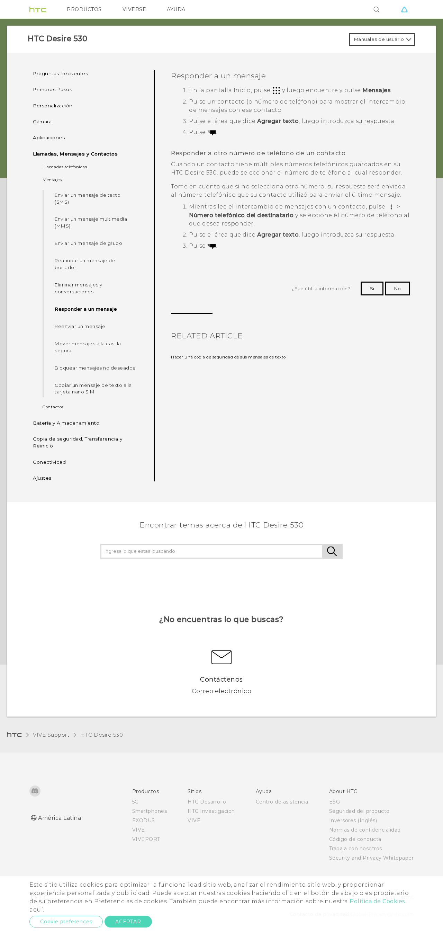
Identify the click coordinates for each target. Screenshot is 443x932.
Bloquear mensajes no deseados (95, 368)
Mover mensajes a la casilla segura (88, 347)
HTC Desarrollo (207, 802)
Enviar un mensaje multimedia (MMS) (91, 222)
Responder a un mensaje (86, 309)
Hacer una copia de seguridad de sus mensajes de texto (228, 357)
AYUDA (176, 9)
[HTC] (37, 9)
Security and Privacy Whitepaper (371, 858)
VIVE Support (51, 734)
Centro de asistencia (282, 802)
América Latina (59, 818)
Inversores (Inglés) (353, 820)
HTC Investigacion (211, 811)
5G (135, 802)
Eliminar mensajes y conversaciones (78, 288)
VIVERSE (134, 9)
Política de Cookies (377, 901)
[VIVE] (404, 9)
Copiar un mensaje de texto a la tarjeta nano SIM (93, 388)
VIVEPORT (146, 839)
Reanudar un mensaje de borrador (85, 264)
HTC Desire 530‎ (101, 734)
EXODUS (143, 820)
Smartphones (149, 811)
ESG (334, 802)
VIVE (138, 830)
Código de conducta (355, 839)
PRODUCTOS (84, 9)
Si (372, 288)
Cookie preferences (66, 921)
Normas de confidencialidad (365, 830)
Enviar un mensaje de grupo (88, 243)
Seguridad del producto (359, 811)
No (397, 288)
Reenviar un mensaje (80, 326)
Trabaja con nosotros (355, 848)
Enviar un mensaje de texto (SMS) (87, 198)
